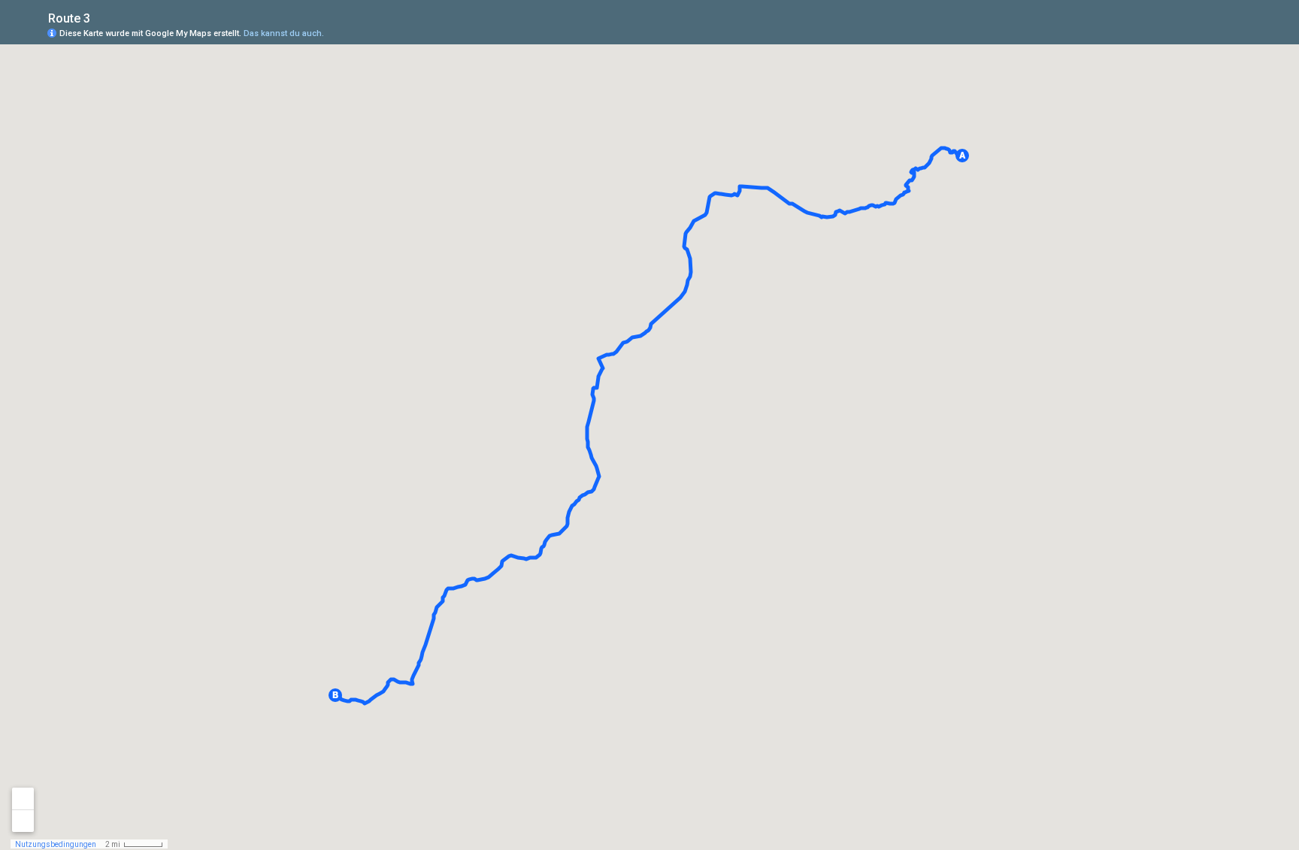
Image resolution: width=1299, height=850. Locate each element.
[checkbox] (102, 17)
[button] (962, 155)
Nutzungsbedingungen (55, 844)
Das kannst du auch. (284, 33)
